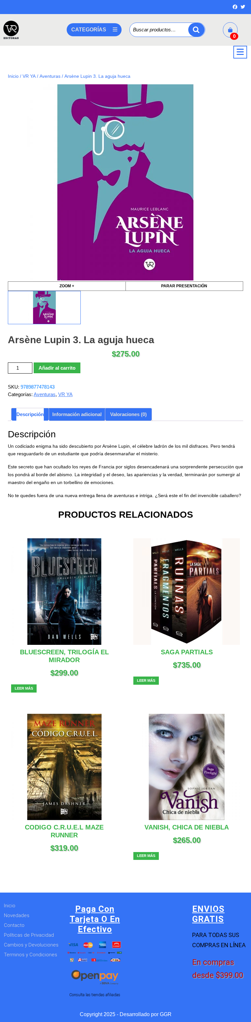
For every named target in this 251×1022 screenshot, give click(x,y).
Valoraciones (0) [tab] (128, 414)
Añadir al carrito (57, 368)
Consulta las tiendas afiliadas (94, 994)
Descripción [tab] (30, 414)
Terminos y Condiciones (30, 955)
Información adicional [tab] (77, 414)
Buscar (196, 30)
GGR (166, 1014)
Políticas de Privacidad (29, 935)
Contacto (14, 925)
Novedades (16, 915)
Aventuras (50, 76)
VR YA (29, 76)
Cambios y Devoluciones (31, 945)
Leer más (24, 688)
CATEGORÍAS (88, 29)
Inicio (13, 76)
